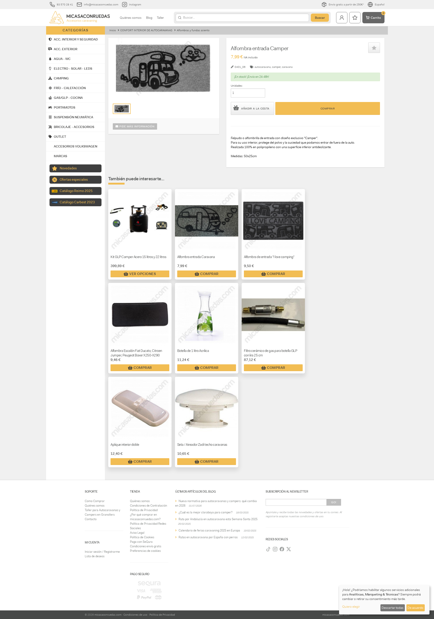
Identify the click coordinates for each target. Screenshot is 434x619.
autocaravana (263, 67)
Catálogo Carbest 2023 (77, 202)
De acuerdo (415, 608)
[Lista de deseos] (355, 17)
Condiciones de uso (135, 615)
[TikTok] (268, 549)
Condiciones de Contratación (148, 506)
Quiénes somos (131, 18)
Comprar (328, 108)
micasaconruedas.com (107, 615)
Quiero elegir (351, 607)
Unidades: (237, 86)
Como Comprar (95, 501)
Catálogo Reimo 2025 (76, 191)
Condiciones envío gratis (145, 546)
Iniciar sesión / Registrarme (102, 552)
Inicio (112, 30)
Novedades (68, 168)
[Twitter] (288, 549)
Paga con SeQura (141, 542)
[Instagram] (275, 549)
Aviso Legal (137, 533)
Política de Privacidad (144, 510)
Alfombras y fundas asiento (193, 30)
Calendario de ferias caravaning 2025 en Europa (209, 530)
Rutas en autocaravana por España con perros (208, 537)
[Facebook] (282, 549)
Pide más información (136, 126)
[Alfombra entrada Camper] (122, 109)
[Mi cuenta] (341, 17)
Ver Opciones (142, 274)
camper (276, 67)
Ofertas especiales (74, 179)
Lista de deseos (94, 556)
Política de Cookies (142, 537)
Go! (333, 502)
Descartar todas (392, 608)
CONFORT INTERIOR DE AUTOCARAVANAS (146, 30)
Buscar (320, 18)
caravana (287, 67)
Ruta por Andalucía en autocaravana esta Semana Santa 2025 (218, 519)
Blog (149, 18)
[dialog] (384, 599)
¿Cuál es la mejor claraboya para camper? (205, 512)
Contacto (91, 519)
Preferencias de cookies (145, 551)
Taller (160, 18)
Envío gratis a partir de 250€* (346, 4)
